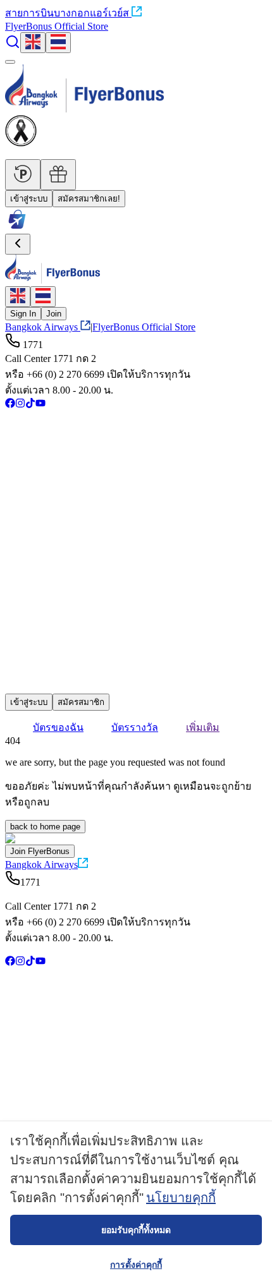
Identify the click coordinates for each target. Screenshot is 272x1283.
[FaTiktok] (30, 404)
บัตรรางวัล (134, 727)
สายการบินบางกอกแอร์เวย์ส (67, 13)
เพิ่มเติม (202, 727)
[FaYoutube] (40, 404)
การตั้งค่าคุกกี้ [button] (136, 1265)
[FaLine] (13, 687)
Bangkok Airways (41, 327)
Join (53, 313)
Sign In (23, 313)
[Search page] (12, 45)
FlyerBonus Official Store (56, 26)
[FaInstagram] (20, 404)
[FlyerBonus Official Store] (17, 227)
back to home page (45, 826)
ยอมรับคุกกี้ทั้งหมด (136, 1229)
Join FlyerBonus (40, 851)
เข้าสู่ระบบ (28, 198)
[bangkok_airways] (136, 668)
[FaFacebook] (10, 404)
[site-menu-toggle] (10, 62)
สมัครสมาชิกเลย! (89, 198)
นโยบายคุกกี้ (181, 1198)
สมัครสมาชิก (81, 702)
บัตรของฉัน (58, 727)
